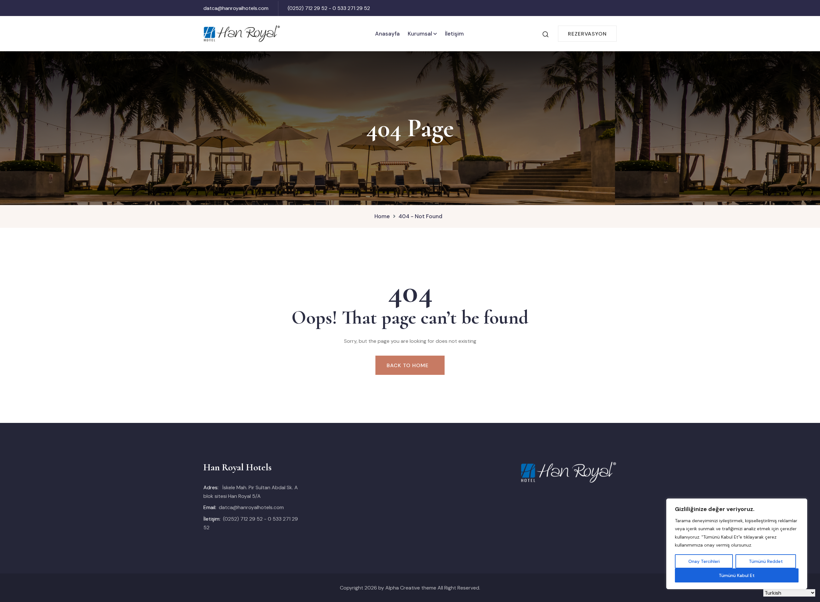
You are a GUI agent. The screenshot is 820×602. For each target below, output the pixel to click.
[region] (736, 544)
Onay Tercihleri (704, 561)
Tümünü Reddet (766, 561)
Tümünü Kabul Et (737, 575)
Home (382, 216)
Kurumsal (420, 33)
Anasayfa (387, 33)
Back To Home (408, 365)
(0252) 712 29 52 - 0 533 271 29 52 (329, 8)
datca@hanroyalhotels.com (235, 8)
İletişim (454, 33)
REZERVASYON (587, 33)
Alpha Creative (402, 587)
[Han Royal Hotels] (241, 33)
